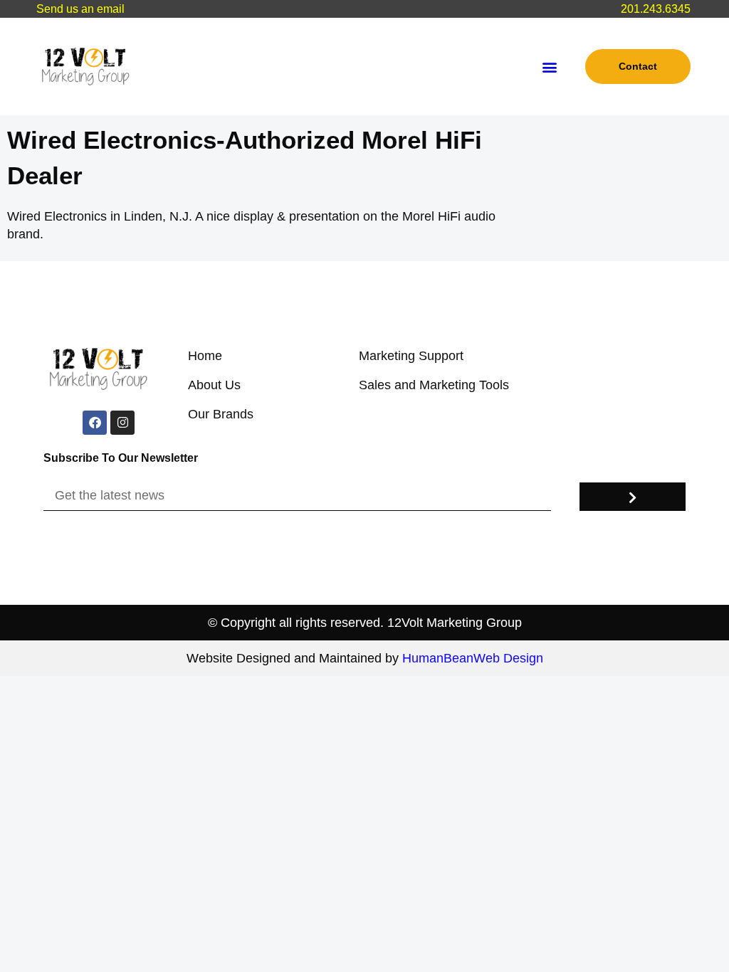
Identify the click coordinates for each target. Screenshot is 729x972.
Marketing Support (411, 356)
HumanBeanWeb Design (472, 658)
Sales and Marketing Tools (434, 385)
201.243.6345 (656, 9)
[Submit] (632, 496)
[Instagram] (122, 423)
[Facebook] (95, 423)
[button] (549, 66)
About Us (214, 385)
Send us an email (80, 9)
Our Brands (220, 414)
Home (205, 356)
